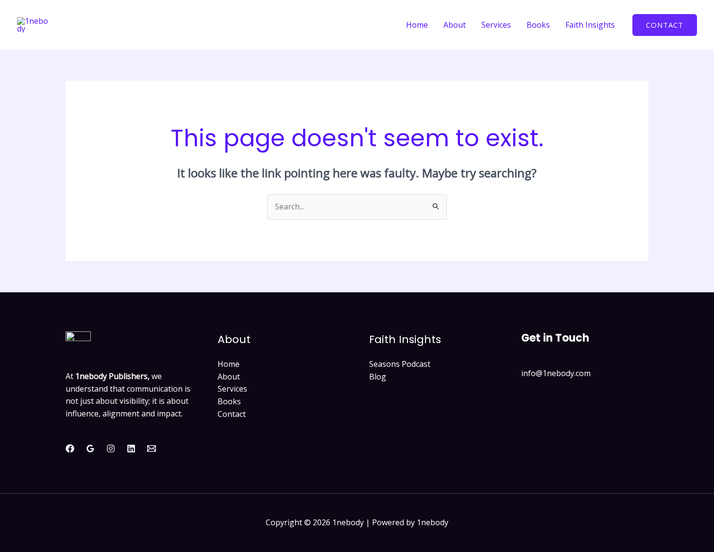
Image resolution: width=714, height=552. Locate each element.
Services (496, 24)
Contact (232, 414)
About (454, 24)
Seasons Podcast (399, 364)
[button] (664, 25)
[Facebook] (70, 448)
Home (417, 24)
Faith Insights (590, 24)
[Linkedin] (131, 448)
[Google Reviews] (90, 448)
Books (538, 24)
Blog (377, 376)
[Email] (151, 448)
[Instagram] (110, 448)
